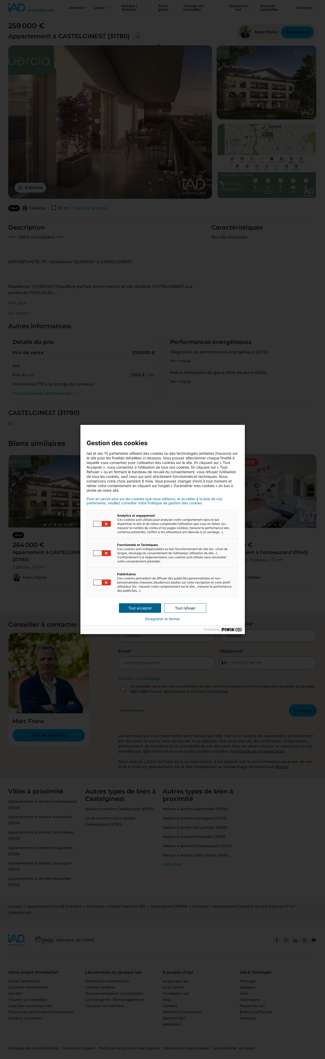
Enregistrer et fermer (162, 619)
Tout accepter (140, 608)
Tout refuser (185, 608)
